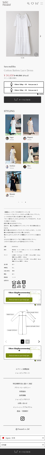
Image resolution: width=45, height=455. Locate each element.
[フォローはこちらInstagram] (22, 419)
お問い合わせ (22, 403)
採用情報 (22, 395)
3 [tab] (25, 202)
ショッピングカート (22, 373)
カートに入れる (24, 100)
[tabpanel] (22, 157)
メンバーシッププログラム (22, 407)
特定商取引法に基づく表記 (22, 383)
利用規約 (22, 391)
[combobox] (22, 341)
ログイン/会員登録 (22, 369)
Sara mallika (10, 66)
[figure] (6, 341)
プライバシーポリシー (22, 387)
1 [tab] (18, 202)
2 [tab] (22, 202)
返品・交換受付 (22, 411)
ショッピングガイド (22, 399)
